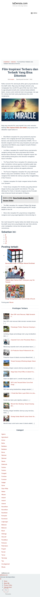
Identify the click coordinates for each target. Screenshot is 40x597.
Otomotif (3, 537)
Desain (3, 461)
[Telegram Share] (6, 241)
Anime (3, 440)
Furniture (3, 476)
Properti (3, 549)
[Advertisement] (20, 39)
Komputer (4, 515)
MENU (35, 13)
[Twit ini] (6, 237)
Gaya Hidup (4, 488)
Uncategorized (5, 564)
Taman (3, 555)
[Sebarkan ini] (5, 235)
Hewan (3, 491)
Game (3, 485)
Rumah (3, 552)
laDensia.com (20, 3)
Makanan (4, 525)
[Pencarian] (6, 590)
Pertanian (4, 543)
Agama (3, 434)
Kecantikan (4, 506)
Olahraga (4, 534)
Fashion (3, 467)
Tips (2, 561)
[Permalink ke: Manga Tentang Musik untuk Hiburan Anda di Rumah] (15, 291)
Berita (3, 443)
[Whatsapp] (6, 243)
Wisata (3, 567)
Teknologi (4, 558)
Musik (3, 531)
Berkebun (4, 446)
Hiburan (11, 302)
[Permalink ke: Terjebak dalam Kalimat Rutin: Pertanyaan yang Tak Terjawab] (15, 272)
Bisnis (3, 452)
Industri (3, 497)
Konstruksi (4, 519)
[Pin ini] (6, 239)
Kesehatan (4, 513)
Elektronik (4, 464)
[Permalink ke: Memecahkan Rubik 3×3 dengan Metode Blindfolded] (15, 255)
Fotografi (3, 473)
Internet (3, 503)
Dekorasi (3, 455)
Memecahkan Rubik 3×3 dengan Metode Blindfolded (20, 263)
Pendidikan (4, 540)
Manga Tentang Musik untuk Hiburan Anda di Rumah (20, 299)
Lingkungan (4, 522)
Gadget (3, 482)
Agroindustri (4, 437)
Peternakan (4, 546)
